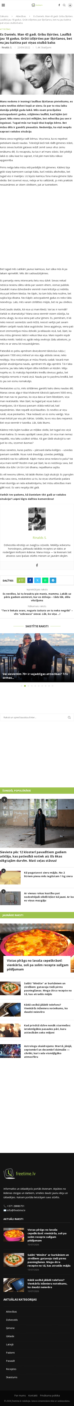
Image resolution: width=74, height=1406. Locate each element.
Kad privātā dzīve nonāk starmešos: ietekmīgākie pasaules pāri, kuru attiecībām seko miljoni (47, 1029)
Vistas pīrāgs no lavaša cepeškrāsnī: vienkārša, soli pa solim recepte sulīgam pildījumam (37, 964)
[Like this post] (22, 580)
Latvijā (9, 1344)
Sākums (4, 16)
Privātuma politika (50, 1395)
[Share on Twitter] (37, 580)
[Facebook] (59, 5)
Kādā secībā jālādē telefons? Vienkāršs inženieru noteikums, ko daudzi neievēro (46, 1008)
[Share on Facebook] (30, 580)
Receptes (11, 1369)
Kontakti (33, 1395)
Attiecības (21, 16)
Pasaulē (10, 1360)
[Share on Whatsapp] (45, 580)
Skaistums (11, 1377)
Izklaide (10, 1336)
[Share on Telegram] (53, 580)
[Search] (64, 5)
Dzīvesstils (12, 1319)
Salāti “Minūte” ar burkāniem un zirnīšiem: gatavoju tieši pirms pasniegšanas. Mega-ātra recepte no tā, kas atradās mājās (48, 989)
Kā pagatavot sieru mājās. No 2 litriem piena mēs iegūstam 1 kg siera (48, 874)
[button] (3, 660)
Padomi (10, 1352)
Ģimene (10, 1328)
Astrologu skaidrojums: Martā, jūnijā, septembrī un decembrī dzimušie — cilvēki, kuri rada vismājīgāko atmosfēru (48, 1051)
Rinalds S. (7, 47)
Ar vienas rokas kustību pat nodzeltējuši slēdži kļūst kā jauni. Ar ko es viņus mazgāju (49, 896)
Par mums (20, 1395)
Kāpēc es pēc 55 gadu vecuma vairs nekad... (32, 678)
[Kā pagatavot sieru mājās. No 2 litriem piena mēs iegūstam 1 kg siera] (10, 877)
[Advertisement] (37, 228)
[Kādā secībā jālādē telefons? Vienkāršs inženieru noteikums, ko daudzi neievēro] (10, 1010)
